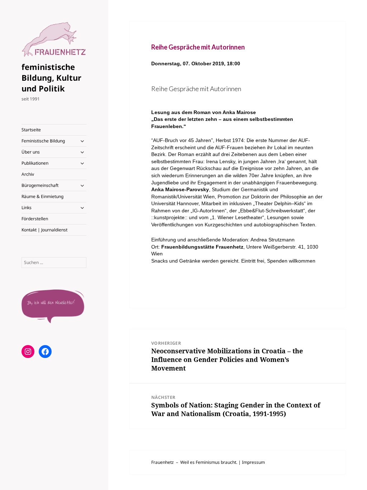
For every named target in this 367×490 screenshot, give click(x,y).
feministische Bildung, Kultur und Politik (51, 77)
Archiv (28, 174)
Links (27, 207)
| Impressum (251, 462)
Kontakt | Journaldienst (44, 230)
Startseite (31, 130)
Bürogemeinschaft (40, 185)
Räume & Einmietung (42, 196)
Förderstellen (35, 219)
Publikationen (35, 163)
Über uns (31, 152)
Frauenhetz (162, 462)
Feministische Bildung (43, 141)
